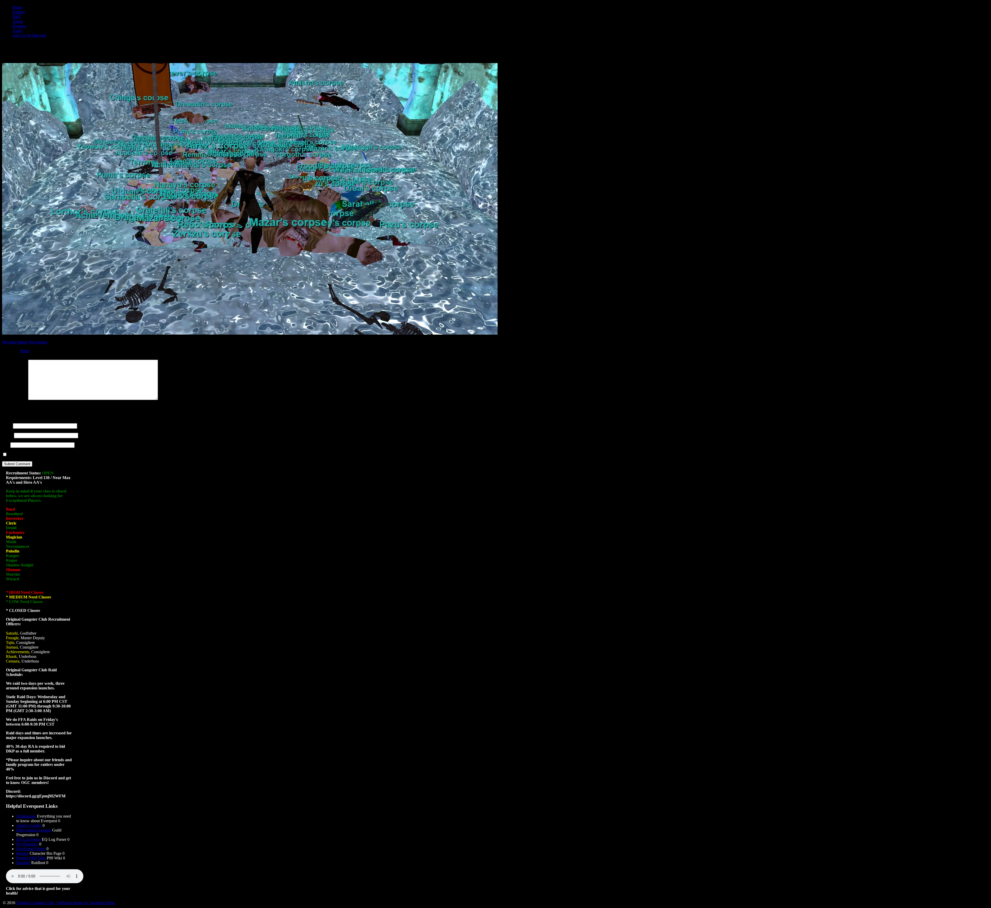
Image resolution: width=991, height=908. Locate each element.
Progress (19, 26)
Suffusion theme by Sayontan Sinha (86, 903)
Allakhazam (26, 816)
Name (7, 426)
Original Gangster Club (35, 903)
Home (17, 7)
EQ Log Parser (28, 839)
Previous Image (14, 342)
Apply (17, 30)
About (17, 21)
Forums (18, 12)
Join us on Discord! (29, 35)
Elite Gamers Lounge (33, 830)
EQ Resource (27, 844)
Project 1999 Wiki (31, 858)
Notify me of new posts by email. (35, 454)
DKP (16, 16)
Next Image (37, 342)
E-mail (7, 435)
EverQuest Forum (30, 849)
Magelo (22, 853)
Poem (24, 351)
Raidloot (23, 862)
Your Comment (14, 398)
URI (5, 445)
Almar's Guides (29, 825)
